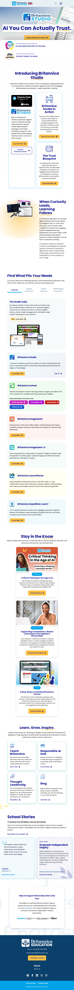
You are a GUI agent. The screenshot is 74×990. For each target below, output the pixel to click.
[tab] (14, 290)
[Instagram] (46, 975)
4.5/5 (29, 918)
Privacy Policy (43, 983)
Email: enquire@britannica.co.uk (37, 953)
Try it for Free (18, 144)
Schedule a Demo (37, 958)
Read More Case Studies (16, 834)
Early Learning (17, 402)
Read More (14, 800)
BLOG (37, 688)
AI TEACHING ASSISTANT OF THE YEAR (30, 46)
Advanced (15, 407)
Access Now (45, 767)
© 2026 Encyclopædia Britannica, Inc (37, 987)
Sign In (57, 373)
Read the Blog (36, 711)
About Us (37, 969)
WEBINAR (37, 574)
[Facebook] (32, 975)
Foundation (35, 402)
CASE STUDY (37, 628)
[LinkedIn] (37, 975)
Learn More (19, 319)
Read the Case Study (48, 136)
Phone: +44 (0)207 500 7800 (37, 949)
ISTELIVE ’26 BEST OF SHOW (26, 56)
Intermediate (51, 402)
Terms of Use (31, 983)
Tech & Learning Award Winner (25, 54)
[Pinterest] (27, 975)
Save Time (14, 767)
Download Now (48, 183)
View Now (44, 800)
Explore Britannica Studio (35, 37)
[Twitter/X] (41, 975)
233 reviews (42, 918)
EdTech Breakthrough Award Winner (26, 43)
